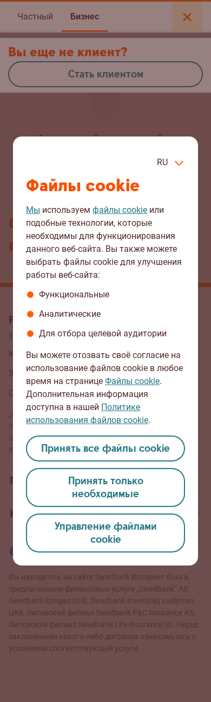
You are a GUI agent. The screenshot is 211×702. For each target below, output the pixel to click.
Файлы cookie (132, 381)
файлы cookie (120, 210)
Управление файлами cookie (106, 533)
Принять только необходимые (105, 487)
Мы (33, 210)
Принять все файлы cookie (105, 449)
